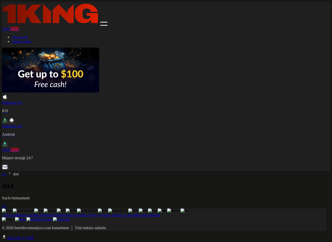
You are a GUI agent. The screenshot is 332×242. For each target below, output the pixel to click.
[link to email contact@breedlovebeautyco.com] (5, 169)
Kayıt (14, 29)
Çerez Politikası (14, 215)
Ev (4, 174)
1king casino (21, 41)
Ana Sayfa (20, 37)
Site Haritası (151, 215)
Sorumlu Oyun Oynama (92, 215)
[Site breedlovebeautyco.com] (50, 24)
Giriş (5, 29)
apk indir (20, 238)
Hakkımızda (63, 215)
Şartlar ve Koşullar (126, 215)
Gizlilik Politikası (40, 215)
